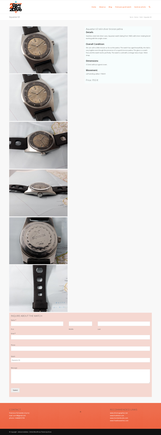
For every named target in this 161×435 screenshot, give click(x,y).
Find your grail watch (123, 7)
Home (94, 7)
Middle (71, 329)
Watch (13, 356)
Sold (141, 17)
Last (99, 329)
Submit (15, 390)
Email (13, 334)
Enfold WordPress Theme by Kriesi (40, 432)
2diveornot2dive (23, 432)
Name (13, 320)
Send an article (140, 7)
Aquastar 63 (14, 17)
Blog (110, 7)
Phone (13, 345)
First (12, 329)
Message (14, 368)
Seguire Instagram (82, 416)
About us (102, 7)
